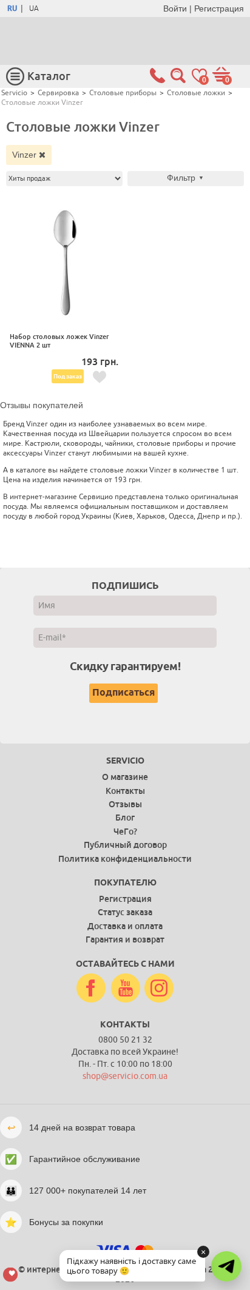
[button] (226, 1266)
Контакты (125, 790)
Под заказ (67, 376)
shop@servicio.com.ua (125, 1076)
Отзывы (125, 804)
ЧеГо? (125, 831)
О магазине (125, 776)
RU (12, 8)
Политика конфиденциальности (125, 858)
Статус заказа (125, 912)
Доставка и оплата (125, 926)
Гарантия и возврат (125, 939)
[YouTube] (125, 988)
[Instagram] (159, 988)
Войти (175, 8)
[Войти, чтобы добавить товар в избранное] (99, 377)
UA (34, 8)
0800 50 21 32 (125, 1040)
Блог (125, 817)
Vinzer (25, 155)
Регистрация (219, 8)
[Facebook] (91, 988)
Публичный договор (125, 844)
